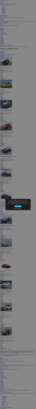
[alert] (18, 204)
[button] (18, 208)
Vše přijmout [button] (18, 206)
